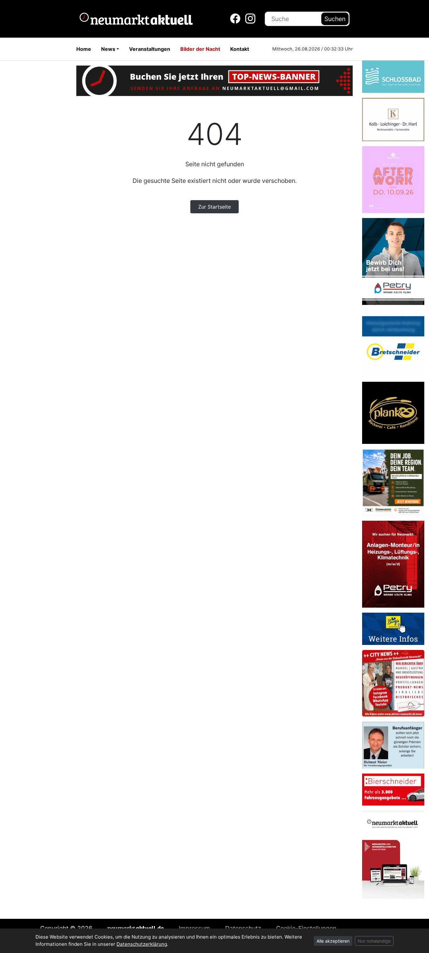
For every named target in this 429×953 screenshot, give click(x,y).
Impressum (194, 928)
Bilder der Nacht (200, 49)
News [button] (108, 49)
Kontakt (239, 49)
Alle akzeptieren (333, 941)
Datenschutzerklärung (142, 944)
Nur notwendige (374, 941)
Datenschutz (243, 928)
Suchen (334, 19)
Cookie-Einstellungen (306, 928)
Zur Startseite (214, 207)
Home (83, 49)
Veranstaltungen (149, 49)
